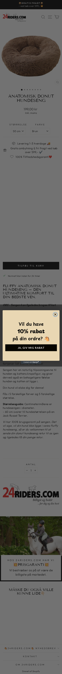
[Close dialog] (55, 314)
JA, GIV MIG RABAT (31, 347)
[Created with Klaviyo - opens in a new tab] (31, 362)
